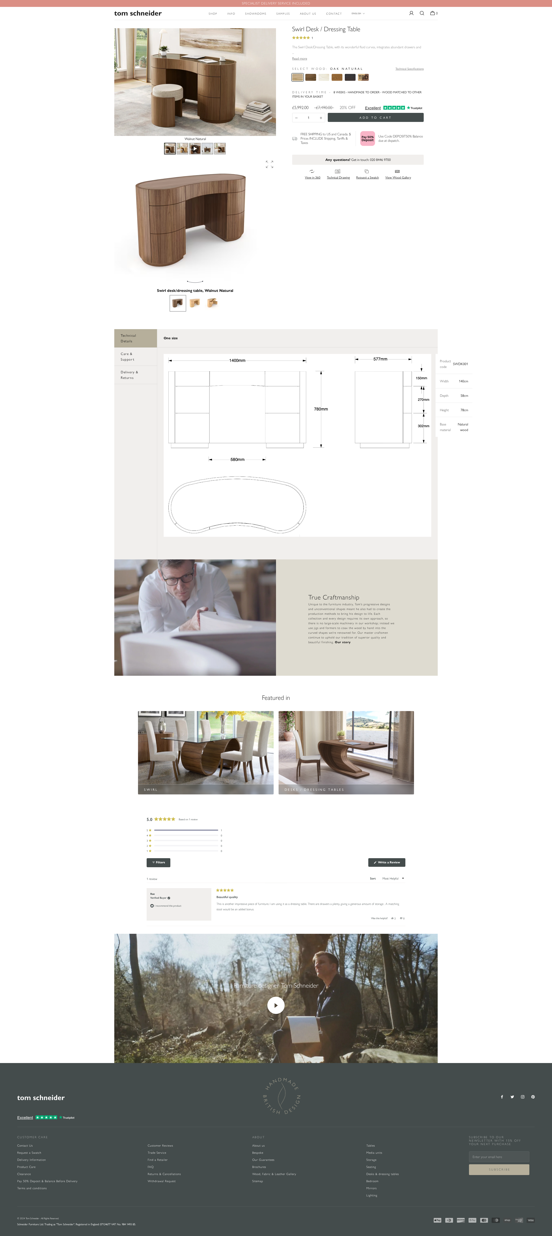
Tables (370, 1145)
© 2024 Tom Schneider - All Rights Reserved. (38, 1218)
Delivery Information (31, 1160)
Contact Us (25, 1145)
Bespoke (257, 1153)
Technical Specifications (409, 68)
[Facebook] (502, 1096)
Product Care (26, 1167)
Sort (373, 878)
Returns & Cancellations (164, 1174)
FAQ (151, 1167)
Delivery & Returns (129, 374)
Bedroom (372, 1181)
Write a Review (391, 863)
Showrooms (256, 13)
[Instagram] (522, 1096)
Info (231, 13)
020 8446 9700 (380, 159)
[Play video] (276, 1005)
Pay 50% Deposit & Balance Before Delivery (47, 1181)
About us (308, 13)
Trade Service (157, 1153)
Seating (371, 1167)
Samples (283, 13)
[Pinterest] (533, 1096)
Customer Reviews (160, 1145)
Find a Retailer (158, 1160)
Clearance (24, 1174)
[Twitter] (512, 1096)
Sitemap (257, 1181)
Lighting (371, 1195)
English (356, 13)
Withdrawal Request (162, 1181)
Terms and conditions (32, 1188)
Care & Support (127, 356)
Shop (213, 13)
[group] (195, 222)
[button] (269, 164)
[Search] (422, 13)
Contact (334, 13)
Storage (371, 1160)
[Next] (269, 82)
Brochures (259, 1167)
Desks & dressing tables (382, 1174)
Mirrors (371, 1188)
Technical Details (128, 338)
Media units (374, 1153)
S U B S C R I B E (499, 1169)
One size (171, 338)
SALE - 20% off (276, 3)
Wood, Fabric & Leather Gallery (274, 1174)
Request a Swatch (29, 1153)
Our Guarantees (263, 1160)
